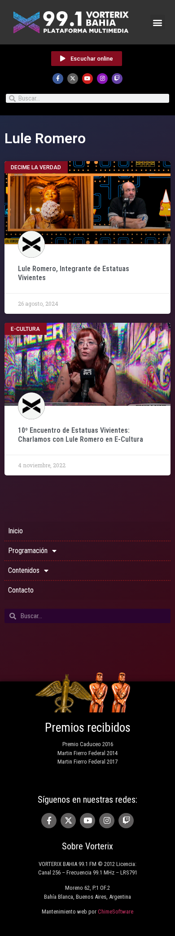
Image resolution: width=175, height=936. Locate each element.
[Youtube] (87, 78)
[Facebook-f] (57, 78)
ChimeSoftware (115, 911)
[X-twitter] (72, 78)
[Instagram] (102, 78)
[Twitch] (117, 78)
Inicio (15, 531)
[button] (157, 22)
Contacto (21, 590)
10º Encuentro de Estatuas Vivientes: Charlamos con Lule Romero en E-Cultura (80, 434)
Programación (28, 550)
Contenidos (23, 570)
